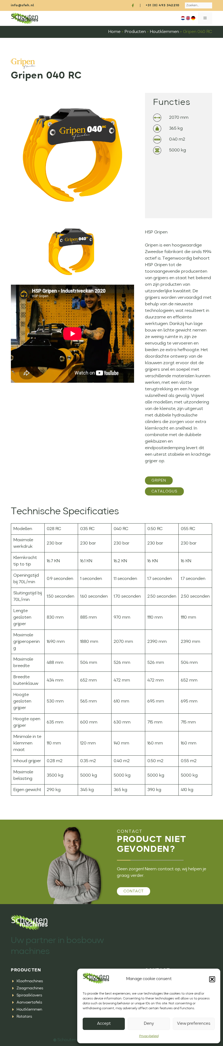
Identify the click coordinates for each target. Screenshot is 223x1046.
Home (114, 32)
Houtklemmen (164, 32)
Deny (149, 1024)
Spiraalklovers (29, 995)
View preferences (193, 1024)
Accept (104, 1024)
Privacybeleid (149, 1036)
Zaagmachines (30, 988)
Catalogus (164, 491)
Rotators (24, 1016)
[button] (212, 979)
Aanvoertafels (29, 1002)
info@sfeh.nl (22, 5)
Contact (133, 891)
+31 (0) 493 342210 (162, 5)
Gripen (158, 480)
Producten (135, 32)
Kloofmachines (30, 981)
